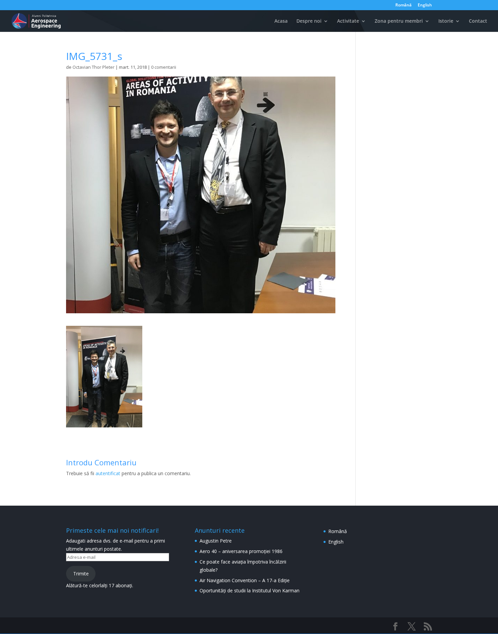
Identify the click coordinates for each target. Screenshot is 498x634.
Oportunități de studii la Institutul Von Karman (249, 590)
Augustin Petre (216, 540)
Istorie (445, 21)
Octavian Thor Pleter (93, 67)
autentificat (108, 473)
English (425, 5)
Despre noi (308, 21)
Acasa (281, 21)
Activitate (348, 21)
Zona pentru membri (399, 21)
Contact (478, 21)
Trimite (81, 573)
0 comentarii (163, 67)
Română (403, 5)
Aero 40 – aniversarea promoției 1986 (241, 551)
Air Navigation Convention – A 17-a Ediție (245, 580)
